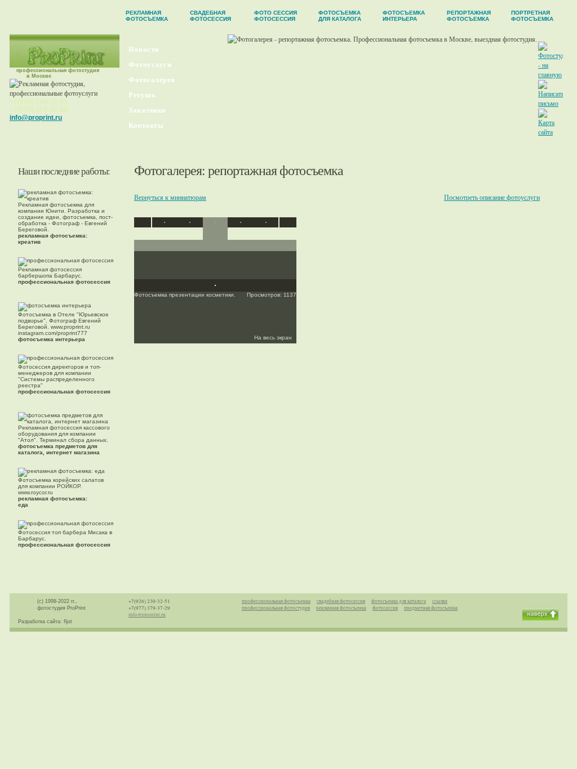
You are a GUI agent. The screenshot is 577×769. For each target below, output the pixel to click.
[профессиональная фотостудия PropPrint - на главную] (65, 64)
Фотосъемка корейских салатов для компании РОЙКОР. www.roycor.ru (61, 492)
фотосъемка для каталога (398, 601)
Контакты (145, 125)
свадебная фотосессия (341, 601)
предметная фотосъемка (431, 608)
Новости (143, 49)
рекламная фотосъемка (341, 608)
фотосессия (385, 608)
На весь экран (274, 337)
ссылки (439, 601)
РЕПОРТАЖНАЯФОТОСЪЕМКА (469, 16)
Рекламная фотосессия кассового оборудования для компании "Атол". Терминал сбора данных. (64, 439)
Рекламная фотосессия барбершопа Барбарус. (64, 275)
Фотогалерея (151, 79)
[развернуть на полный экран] (215, 283)
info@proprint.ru (36, 118)
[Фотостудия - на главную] (554, 74)
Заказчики (147, 110)
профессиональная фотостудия (276, 608)
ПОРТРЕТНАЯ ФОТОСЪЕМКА (532, 16)
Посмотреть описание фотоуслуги (492, 197)
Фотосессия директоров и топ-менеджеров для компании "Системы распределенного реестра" (64, 379)
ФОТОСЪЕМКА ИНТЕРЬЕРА (404, 16)
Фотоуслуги (149, 64)
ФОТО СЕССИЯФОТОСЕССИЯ (275, 16)
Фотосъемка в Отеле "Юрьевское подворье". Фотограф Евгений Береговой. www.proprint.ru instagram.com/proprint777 (63, 326)
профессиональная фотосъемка (276, 601)
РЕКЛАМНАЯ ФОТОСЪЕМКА (147, 16)
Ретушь (142, 95)
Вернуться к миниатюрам (170, 197)
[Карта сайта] (550, 131)
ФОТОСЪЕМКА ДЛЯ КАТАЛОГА (339, 16)
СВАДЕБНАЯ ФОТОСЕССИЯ (210, 16)
